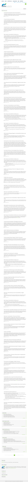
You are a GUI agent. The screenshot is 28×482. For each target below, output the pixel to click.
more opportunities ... (23, 426)
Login (15, 2)
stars (6, 1)
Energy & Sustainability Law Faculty (7, 450)
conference (9, 1)
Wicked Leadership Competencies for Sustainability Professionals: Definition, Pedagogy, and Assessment (15, 305)
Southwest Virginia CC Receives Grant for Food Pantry (9, 416)
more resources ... (24, 434)
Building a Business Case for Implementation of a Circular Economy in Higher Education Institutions (15, 127)
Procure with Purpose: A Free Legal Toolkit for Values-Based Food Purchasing (11, 431)
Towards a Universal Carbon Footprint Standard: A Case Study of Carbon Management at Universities (15, 398)
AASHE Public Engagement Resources (19, 181)
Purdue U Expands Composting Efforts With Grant (9, 415)
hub (18, 1)
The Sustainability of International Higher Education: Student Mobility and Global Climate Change (14, 129)
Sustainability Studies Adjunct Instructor (8, 447)
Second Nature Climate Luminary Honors (8, 425)
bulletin (21, 1)
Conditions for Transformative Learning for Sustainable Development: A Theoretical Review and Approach (15, 119)
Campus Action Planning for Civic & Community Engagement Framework (11, 433)
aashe (3, 1)
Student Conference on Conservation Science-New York (9, 439)
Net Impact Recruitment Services (7, 423)
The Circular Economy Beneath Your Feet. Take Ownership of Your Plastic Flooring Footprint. (14, 40)
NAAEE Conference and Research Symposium (8, 438)
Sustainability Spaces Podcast (7, 430)
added (17, 217)
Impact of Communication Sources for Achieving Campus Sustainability (12, 304)
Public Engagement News (12, 181)
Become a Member (24, 2)
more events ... (24, 443)
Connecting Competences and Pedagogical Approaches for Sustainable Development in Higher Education (15, 394)
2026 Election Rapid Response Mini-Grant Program (9, 424)
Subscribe (3, 462)
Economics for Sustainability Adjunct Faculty (8, 448)
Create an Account (19, 2)
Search (25, 8)
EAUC (16, 380)
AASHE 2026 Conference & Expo (7, 422)
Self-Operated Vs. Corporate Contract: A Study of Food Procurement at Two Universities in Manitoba (15, 164)
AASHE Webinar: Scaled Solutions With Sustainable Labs (9, 440)
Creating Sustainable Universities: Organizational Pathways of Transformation (13, 118)
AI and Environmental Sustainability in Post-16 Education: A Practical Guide (11, 432)
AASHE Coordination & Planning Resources (15, 182)
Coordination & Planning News (7, 182)
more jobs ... (24, 451)
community (15, 1)
